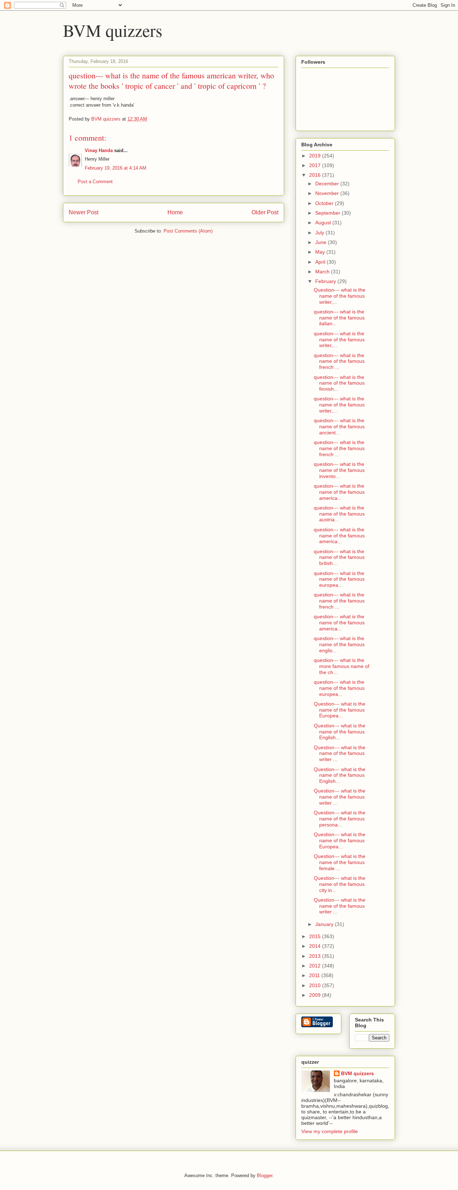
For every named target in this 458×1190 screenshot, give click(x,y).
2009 (315, 995)
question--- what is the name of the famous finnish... (339, 383)
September (328, 213)
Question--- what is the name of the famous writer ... (339, 753)
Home (175, 212)
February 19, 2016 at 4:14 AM (115, 168)
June (321, 242)
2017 (315, 165)
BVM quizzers (112, 30)
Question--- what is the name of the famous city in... (339, 884)
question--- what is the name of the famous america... (339, 492)
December (327, 183)
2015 (315, 936)
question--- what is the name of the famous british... (339, 557)
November (327, 193)
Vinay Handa (99, 150)
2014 (315, 946)
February (326, 281)
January (325, 924)
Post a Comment (95, 181)
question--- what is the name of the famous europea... (339, 579)
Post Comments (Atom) (188, 231)
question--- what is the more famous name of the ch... (341, 666)
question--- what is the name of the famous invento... (339, 470)
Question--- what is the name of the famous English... (339, 732)
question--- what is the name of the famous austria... (339, 514)
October (325, 203)
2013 (315, 956)
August (323, 222)
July (320, 232)
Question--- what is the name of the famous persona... (339, 819)
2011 (315, 975)
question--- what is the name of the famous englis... (339, 644)
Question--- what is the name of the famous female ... (339, 862)
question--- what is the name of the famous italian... (339, 318)
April (321, 262)
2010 (315, 985)
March (323, 271)
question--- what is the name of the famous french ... (339, 361)
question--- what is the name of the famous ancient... (339, 426)
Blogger (264, 1175)
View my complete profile (329, 1131)
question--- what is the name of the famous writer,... (339, 339)
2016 (315, 175)
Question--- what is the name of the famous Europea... (339, 710)
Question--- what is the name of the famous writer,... (339, 296)
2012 (315, 966)
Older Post (265, 212)
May (320, 252)
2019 (315, 155)
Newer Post (83, 212)
